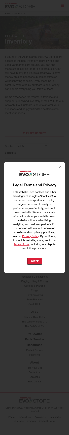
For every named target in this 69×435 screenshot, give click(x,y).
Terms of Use (21, 244)
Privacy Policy (30, 236)
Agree (34, 261)
